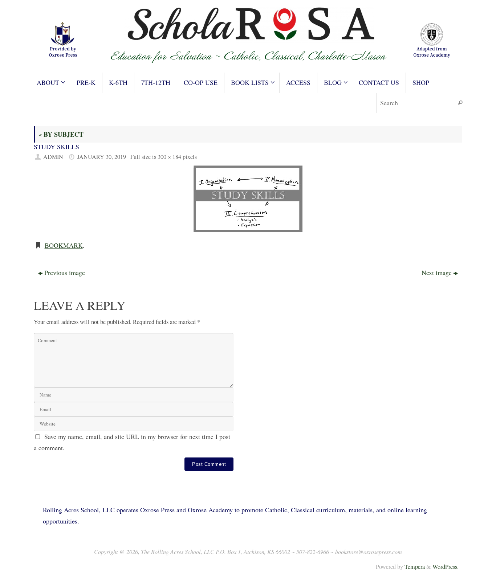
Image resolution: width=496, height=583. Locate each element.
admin (53, 157)
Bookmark (64, 245)
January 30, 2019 (101, 157)
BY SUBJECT (61, 134)
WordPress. (445, 567)
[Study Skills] (248, 198)
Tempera (414, 567)
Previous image (64, 272)
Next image (437, 272)
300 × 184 (169, 157)
